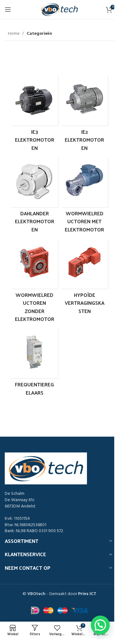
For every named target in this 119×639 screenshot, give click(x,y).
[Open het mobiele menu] (8, 9)
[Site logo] (59, 9)
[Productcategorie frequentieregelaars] (34, 364)
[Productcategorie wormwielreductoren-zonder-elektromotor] (34, 282)
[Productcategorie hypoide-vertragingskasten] (84, 278)
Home (14, 33)
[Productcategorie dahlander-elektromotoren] (34, 196)
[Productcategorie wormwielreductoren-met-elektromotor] (84, 196)
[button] (100, 625)
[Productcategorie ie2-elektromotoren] (84, 115)
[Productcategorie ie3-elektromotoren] (34, 115)
